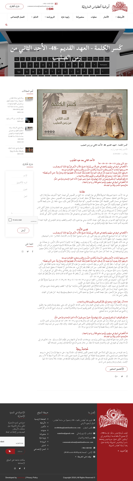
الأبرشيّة (43, 423)
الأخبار (106, 17)
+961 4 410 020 (48, 3)
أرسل (23, 230)
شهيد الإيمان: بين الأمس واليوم (14, 118)
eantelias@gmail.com (65, 433)
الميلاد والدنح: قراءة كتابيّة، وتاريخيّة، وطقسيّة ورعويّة (15, 150)
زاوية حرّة (65, 17)
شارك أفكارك (14, 6)
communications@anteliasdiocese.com (78, 442)
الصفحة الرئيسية (40, 419)
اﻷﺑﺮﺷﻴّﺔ (120, 17)
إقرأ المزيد (124, 451)
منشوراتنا (80, 17)
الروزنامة (51, 17)
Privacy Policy (32, 477)
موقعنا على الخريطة (84, 457)
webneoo (21, 477)
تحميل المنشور (116, 369)
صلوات (94, 17)
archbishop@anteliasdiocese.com (67, 428)
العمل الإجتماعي (17, 17)
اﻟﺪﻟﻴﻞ (35, 17)
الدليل (44, 445)
